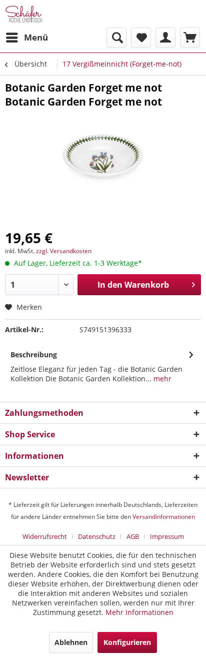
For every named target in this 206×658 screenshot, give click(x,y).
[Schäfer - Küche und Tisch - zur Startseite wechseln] (23, 14)
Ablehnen (71, 642)
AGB (132, 536)
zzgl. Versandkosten (64, 251)
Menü (36, 37)
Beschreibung (33, 354)
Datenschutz (97, 536)
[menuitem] (26, 38)
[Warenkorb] (190, 38)
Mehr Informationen (140, 612)
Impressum (167, 536)
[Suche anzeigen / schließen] (116, 38)
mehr (162, 378)
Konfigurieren (127, 642)
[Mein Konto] (166, 38)
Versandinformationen (163, 516)
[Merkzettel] (141, 38)
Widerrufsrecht (44, 536)
